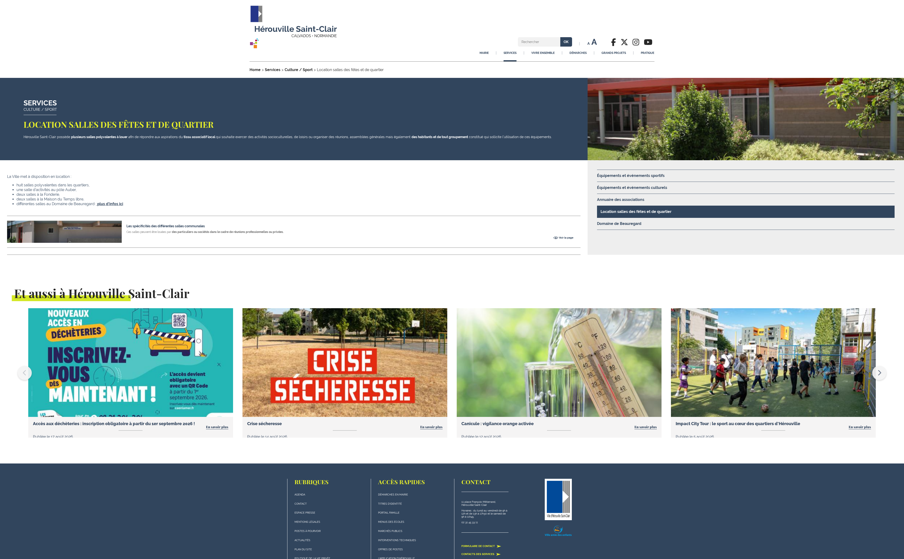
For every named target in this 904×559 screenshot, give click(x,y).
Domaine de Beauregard (619, 223)
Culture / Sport (299, 70)
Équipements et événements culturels (632, 187)
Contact (301, 503)
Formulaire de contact (478, 546)
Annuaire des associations (620, 199)
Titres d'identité (390, 503)
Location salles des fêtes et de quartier (636, 211)
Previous (25, 373)
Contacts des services (478, 554)
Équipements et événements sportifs (631, 175)
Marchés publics (390, 531)
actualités (302, 540)
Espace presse (305, 512)
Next (879, 373)
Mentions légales (307, 521)
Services (272, 70)
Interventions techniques (397, 540)
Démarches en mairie (393, 494)
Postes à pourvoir (308, 531)
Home (255, 70)
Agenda (300, 494)
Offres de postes (390, 549)
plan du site (303, 549)
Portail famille (389, 512)
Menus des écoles (391, 521)
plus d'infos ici (109, 204)
